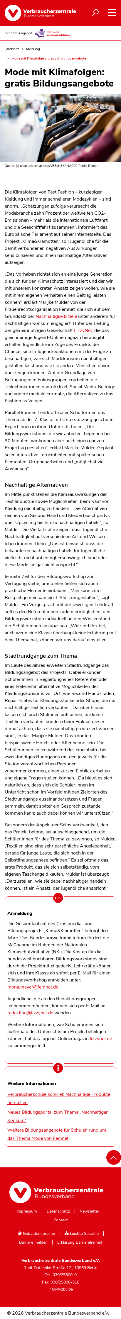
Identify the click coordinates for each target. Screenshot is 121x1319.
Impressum (27, 1211)
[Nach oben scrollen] (113, 1157)
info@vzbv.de (60, 1289)
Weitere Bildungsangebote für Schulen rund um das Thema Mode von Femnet (56, 1134)
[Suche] (95, 13)
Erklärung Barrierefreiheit (79, 1242)
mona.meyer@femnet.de (32, 987)
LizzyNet (83, 330)
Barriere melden (33, 1242)
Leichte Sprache (84, 1233)
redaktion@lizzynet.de (30, 1013)
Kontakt (60, 1220)
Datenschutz (58, 1211)
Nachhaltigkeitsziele (56, 316)
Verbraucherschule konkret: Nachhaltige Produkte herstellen (58, 1098)
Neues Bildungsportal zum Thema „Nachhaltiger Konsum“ (57, 1116)
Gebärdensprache (38, 1233)
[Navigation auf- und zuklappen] (112, 12)
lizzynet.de (101, 1038)
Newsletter (89, 1211)
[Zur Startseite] (35, 13)
